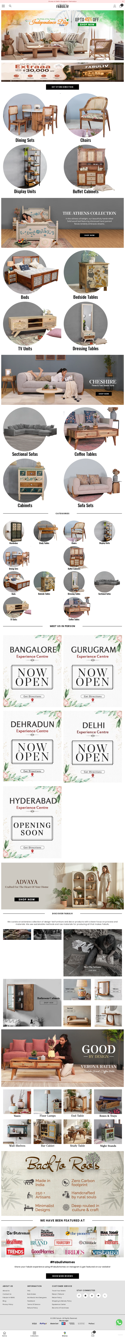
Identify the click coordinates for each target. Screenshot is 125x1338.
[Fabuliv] (62, 380)
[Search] (10, 6)
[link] (62, 35)
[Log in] (114, 6)
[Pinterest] (92, 1295)
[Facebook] (79, 1295)
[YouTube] (98, 1295)
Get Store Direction (62, 87)
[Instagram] (85, 1295)
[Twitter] (105, 1295)
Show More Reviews (62, 1276)
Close (123, 1)
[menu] (3, 6)
